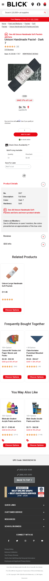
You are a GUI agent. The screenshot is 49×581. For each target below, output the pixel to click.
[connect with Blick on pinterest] (34, 542)
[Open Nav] (3, 4)
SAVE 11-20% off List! (33, 362)
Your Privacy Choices (11, 555)
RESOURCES (10, 519)
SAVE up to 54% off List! (9, 362)
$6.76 (22, 107)
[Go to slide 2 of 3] (24, 96)
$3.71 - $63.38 (32, 427)
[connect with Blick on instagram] (25, 542)
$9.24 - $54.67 (32, 359)
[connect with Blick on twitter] (17, 542)
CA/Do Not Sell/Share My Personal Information (20, 558)
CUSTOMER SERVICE (13, 512)
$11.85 (5, 292)
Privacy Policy (9, 549)
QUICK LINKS (10, 505)
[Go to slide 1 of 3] (23, 96)
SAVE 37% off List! (24, 100)
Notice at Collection (11, 552)
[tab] (24, 184)
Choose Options (12, 310)
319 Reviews (9, 50)
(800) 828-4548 (25, 470)
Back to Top (23, 480)
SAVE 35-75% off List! (33, 430)
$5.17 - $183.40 (8, 427)
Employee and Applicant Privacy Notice (17, 561)
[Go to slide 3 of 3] (26, 96)
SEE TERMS (34, 19)
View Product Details (30, 54)
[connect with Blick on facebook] (8, 542)
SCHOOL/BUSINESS (13, 526)
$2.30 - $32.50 (8, 359)
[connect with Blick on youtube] (42, 542)
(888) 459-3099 (25, 475)
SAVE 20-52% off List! (9, 430)
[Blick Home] (17, 4)
